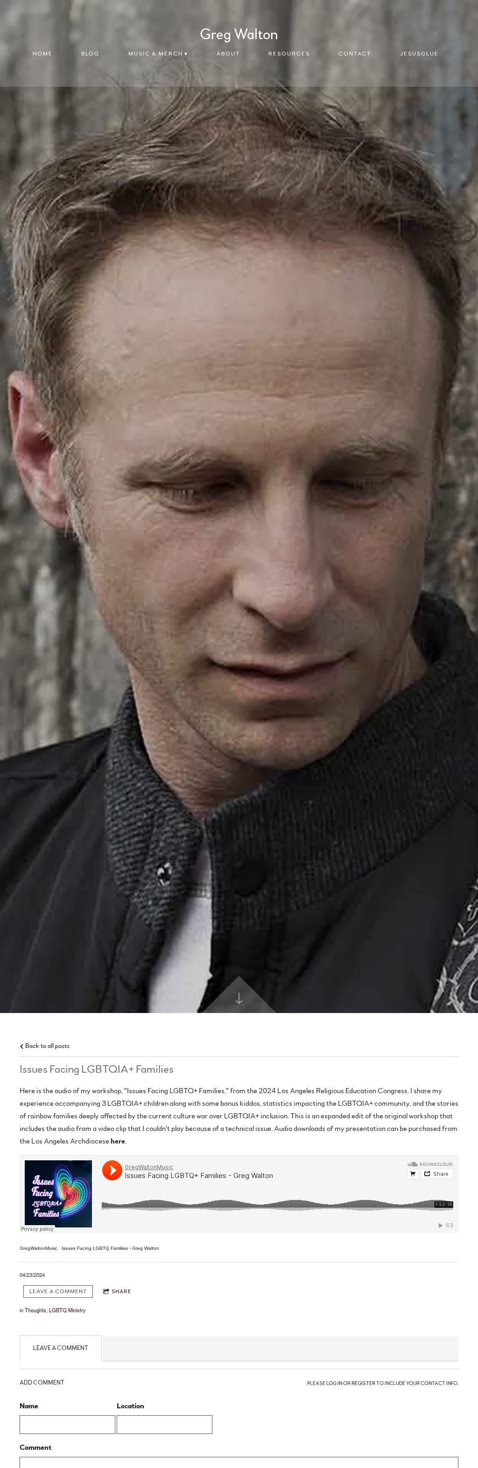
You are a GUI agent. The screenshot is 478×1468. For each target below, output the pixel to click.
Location (130, 1406)
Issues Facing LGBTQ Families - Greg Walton (110, 1248)
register (363, 1383)
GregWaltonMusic (38, 1248)
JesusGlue (419, 53)
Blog (90, 53)
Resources (289, 53)
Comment (35, 1447)
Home (43, 53)
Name (29, 1406)
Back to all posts (47, 1045)
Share (122, 1291)
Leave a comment (58, 1291)
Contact (354, 53)
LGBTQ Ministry (67, 1310)
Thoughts (35, 1310)
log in (334, 1383)
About (228, 53)
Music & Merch (155, 53)
